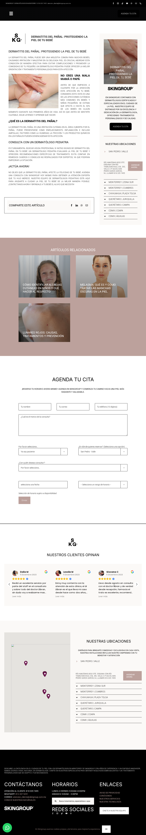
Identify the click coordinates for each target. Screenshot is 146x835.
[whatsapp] (131, 3)
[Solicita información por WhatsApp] (7, 827)
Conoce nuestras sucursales (19, 800)
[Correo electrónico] (86, 205)
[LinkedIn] (76, 205)
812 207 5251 (22, 794)
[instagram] (118, 3)
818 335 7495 (119, 173)
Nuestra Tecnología (110, 802)
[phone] (140, 3)
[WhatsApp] (81, 205)
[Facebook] (71, 205)
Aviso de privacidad (110, 793)
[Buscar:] (73, 801)
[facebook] (113, 3)
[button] (120, 151)
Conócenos (106, 796)
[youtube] (127, 3)
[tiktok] (122, 3)
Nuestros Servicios (110, 799)
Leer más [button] (16, 596)
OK (106, 829)
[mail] (136, 3)
